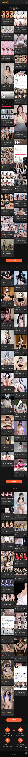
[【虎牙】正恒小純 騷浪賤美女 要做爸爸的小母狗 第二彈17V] (20, 542)
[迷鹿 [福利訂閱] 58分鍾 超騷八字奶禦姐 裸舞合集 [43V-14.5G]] (7, 440)
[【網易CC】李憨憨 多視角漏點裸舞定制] (7, 524)
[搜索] (20, 2)
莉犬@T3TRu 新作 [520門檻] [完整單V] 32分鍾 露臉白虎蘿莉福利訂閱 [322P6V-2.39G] (20, 330)
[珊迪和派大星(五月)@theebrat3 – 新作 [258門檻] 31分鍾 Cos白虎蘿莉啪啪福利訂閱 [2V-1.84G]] (20, 406)
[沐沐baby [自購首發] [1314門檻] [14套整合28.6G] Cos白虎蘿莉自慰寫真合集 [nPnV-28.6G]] (7, 294)
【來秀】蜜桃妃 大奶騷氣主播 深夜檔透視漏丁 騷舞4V (7, 604)
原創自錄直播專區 (6, 19)
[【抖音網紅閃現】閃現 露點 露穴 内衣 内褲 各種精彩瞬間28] (7, 561)
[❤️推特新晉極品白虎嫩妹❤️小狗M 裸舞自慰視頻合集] (20, 503)
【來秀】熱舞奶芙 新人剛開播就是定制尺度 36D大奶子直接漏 (20, 563)
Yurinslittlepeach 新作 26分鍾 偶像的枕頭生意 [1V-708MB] (7, 463)
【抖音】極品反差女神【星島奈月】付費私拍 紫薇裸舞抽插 (20, 632)
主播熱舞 (4, 500)
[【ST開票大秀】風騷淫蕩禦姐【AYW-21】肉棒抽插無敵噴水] (20, 41)
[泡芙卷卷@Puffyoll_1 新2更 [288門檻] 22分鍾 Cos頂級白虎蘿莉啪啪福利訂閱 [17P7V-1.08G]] (20, 342)
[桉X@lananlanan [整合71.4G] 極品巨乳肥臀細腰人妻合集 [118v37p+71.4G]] (20, 465)
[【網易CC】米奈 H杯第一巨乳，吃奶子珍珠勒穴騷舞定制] (7, 509)
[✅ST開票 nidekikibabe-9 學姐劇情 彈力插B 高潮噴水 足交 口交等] (7, 155)
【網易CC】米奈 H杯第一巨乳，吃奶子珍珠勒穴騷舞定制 (7, 516)
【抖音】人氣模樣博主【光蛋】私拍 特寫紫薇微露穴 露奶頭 (20, 101)
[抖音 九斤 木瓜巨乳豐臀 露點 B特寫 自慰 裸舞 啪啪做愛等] (7, 622)
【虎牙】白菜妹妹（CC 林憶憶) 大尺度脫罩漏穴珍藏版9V (7, 589)
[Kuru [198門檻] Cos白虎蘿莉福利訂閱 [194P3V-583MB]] (7, 358)
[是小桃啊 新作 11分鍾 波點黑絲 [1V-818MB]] (20, 447)
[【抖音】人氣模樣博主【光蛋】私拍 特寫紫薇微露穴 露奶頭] (20, 84)
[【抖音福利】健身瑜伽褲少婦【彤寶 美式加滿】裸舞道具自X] (7, 539)
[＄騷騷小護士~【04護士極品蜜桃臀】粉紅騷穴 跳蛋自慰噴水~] (7, 201)
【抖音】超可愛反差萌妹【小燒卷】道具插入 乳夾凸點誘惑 (7, 122)
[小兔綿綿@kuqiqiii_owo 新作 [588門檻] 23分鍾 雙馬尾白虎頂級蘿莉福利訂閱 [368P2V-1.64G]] (7, 401)
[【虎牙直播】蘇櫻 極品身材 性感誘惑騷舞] (7, 495)
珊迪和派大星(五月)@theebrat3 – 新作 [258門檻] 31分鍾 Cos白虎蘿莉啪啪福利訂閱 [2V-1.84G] (20, 416)
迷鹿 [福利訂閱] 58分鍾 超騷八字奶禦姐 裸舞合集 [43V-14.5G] (7, 447)
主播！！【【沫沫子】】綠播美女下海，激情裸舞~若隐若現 (7, 253)
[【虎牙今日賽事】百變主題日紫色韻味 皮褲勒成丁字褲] (7, 14)
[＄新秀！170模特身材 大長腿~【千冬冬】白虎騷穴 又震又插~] (20, 196)
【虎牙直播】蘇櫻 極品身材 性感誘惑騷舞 (7, 502)
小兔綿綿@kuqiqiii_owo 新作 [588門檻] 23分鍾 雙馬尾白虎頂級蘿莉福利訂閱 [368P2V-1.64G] (7, 411)
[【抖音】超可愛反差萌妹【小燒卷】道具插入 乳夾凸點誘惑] (7, 105)
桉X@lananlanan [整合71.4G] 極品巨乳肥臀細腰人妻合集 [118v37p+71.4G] (20, 474)
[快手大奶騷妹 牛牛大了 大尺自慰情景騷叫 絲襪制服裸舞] (20, 118)
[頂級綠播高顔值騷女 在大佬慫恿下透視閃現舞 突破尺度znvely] (7, 48)
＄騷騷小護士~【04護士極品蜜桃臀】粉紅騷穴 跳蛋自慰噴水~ (7, 212)
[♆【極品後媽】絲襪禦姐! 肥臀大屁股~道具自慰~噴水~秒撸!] (20, 230)
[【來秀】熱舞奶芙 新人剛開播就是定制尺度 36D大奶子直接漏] (20, 556)
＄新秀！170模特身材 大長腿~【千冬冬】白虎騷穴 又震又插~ (20, 203)
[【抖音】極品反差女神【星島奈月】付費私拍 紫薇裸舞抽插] (20, 620)
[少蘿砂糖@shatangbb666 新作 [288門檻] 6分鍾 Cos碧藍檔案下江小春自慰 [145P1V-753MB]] (20, 385)
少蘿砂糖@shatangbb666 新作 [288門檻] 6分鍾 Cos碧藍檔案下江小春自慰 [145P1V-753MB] (20, 395)
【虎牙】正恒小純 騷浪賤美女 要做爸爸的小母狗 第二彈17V (20, 548)
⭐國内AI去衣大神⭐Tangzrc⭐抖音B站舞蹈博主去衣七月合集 (7, 712)
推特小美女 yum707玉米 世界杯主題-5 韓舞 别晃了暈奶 (20, 534)
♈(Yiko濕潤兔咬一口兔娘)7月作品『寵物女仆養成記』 (7, 655)
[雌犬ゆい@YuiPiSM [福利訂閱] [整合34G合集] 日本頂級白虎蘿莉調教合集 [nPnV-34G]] (7, 315)
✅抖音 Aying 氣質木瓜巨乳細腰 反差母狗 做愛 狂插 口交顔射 (20, 188)
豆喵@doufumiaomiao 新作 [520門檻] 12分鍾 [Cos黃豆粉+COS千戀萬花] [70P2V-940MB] (7, 389)
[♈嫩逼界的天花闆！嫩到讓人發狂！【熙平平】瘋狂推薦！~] (7, 178)
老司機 (5, 2)
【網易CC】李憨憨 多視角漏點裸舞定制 (7, 531)
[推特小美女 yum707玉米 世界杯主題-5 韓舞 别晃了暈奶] (20, 526)
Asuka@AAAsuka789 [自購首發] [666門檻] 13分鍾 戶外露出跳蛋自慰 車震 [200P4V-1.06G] (7, 282)
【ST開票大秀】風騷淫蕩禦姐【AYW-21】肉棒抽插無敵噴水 (20, 51)
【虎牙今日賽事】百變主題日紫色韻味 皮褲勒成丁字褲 (7, 21)
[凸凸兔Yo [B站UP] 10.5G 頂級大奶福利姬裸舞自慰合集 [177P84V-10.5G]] (20, 428)
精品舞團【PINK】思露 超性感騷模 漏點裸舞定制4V (7, 36)
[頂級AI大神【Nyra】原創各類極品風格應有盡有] (7, 133)
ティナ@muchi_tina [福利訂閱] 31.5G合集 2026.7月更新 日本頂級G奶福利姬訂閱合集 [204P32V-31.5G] (7, 432)
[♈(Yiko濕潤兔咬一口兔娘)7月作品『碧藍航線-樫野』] (7, 669)
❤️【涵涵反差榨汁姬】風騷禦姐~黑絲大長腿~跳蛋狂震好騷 (7, 234)
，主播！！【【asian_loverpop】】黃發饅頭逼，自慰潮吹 (20, 218)
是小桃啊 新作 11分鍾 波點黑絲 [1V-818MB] (20, 454)
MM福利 (14, 754)
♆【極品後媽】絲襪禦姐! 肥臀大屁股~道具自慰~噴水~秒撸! (20, 240)
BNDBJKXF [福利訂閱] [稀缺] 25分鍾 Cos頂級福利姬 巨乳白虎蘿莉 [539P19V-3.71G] (20, 288)
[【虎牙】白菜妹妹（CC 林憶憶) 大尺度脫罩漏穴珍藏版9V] (7, 582)
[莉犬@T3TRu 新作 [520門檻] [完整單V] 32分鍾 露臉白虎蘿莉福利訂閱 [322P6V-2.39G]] (20, 320)
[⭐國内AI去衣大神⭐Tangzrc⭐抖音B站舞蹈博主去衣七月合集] (7, 697)
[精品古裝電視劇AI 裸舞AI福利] (20, 59)
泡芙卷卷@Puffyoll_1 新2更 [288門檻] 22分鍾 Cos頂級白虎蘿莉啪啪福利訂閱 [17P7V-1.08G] (20, 352)
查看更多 (14, 260)
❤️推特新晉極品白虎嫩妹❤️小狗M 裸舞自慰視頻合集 (20, 517)
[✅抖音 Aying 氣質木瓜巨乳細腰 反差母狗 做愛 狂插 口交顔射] (20, 162)
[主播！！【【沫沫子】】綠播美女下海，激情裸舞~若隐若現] (7, 244)
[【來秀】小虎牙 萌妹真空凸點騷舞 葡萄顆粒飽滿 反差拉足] (20, 571)
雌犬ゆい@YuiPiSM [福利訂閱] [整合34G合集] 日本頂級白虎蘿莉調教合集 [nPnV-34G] (7, 325)
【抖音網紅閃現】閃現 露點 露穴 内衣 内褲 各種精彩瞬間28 (7, 575)
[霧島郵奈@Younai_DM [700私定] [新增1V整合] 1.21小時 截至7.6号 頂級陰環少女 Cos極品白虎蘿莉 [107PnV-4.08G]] (7, 337)
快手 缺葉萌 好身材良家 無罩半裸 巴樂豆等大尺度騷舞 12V (20, 693)
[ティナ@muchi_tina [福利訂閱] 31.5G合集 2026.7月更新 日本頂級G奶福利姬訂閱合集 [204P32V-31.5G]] (7, 422)
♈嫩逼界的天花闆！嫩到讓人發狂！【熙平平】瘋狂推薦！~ (7, 189)
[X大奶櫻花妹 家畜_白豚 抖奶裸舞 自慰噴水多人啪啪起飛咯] (7, 73)
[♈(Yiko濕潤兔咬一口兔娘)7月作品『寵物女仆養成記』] (7, 648)
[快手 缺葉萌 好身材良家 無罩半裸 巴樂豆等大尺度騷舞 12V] (20, 676)
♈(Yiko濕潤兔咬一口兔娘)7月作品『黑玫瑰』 (20, 659)
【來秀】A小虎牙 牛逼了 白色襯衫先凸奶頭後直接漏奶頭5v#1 (20, 608)
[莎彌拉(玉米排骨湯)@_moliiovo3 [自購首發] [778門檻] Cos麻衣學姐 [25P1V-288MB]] (20, 299)
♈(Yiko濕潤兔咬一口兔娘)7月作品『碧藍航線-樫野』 (7, 682)
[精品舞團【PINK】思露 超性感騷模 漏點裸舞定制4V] (7, 29)
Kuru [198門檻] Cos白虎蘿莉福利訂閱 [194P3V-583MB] (7, 368)
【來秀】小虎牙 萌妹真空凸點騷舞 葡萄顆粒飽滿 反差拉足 (20, 578)
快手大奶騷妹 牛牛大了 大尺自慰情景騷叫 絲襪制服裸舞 (20, 134)
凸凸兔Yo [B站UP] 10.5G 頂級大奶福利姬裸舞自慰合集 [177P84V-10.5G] (20, 437)
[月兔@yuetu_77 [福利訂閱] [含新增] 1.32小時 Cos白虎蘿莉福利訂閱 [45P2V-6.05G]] (20, 363)
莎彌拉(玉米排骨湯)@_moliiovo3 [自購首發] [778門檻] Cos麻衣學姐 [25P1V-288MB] (20, 309)
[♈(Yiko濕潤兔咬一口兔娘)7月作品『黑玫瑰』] (20, 646)
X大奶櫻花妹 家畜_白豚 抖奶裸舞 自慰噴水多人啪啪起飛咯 (7, 87)
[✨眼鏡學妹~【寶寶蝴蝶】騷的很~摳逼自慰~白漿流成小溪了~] (20, 18)
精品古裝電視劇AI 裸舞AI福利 (20, 66)
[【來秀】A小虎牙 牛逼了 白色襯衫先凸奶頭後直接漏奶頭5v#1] (20, 594)
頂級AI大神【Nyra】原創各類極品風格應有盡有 (7, 142)
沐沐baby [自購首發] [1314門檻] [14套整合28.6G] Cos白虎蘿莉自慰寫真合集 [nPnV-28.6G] (7, 304)
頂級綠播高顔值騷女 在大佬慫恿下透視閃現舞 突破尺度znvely (7, 58)
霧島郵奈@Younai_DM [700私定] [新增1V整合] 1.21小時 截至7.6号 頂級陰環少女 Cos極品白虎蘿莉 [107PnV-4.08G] (7, 346)
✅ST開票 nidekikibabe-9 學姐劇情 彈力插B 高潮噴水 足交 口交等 (7, 167)
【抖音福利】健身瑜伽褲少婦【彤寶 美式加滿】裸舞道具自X (7, 546)
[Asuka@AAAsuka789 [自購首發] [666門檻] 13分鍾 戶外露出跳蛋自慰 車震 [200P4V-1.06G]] (7, 275)
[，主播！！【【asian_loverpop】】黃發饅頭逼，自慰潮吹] (20, 211)
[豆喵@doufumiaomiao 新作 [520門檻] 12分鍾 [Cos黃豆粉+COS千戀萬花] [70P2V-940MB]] (7, 379)
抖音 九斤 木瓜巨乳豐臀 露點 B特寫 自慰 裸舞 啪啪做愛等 (7, 639)
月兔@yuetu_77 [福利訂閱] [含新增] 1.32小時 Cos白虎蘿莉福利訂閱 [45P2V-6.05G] (20, 373)
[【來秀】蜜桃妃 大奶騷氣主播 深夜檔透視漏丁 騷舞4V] (7, 597)
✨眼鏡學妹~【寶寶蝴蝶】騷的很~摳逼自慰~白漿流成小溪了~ (20, 29)
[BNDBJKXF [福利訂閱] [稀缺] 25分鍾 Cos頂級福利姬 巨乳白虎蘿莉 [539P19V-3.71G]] (20, 278)
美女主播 (4, 280)
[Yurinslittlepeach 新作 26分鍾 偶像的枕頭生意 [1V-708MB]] (7, 456)
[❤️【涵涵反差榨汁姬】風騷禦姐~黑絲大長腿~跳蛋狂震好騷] (7, 223)
